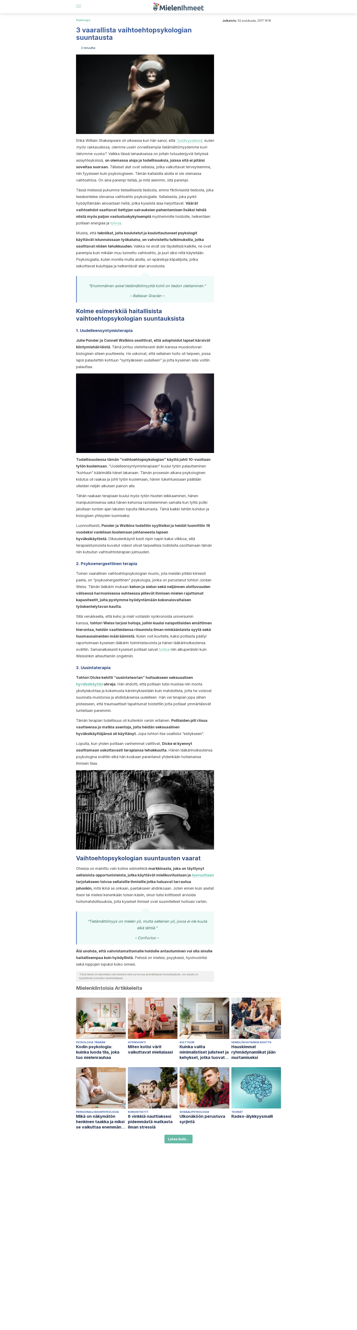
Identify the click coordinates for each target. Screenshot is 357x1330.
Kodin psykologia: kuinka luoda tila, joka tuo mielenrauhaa (97, 1052)
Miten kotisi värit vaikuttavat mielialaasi (150, 1049)
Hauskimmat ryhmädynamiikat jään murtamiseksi (253, 1052)
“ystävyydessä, (189, 140)
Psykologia (83, 20)
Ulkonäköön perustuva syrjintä (202, 1119)
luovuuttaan (203, 875)
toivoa (115, 223)
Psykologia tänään (90, 1042)
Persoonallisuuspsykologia (97, 1111)
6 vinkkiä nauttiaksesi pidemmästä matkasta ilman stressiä (150, 1122)
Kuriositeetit (138, 1111)
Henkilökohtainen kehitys (251, 1042)
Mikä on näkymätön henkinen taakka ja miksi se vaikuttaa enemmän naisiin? (100, 1122)
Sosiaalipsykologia (194, 1111)
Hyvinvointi (137, 1042)
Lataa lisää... (178, 1139)
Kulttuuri (187, 1042)
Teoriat (237, 1111)
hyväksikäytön (89, 684)
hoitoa (164, 649)
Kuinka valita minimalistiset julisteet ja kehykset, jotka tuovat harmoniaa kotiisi (204, 1052)
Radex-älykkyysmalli (252, 1116)
